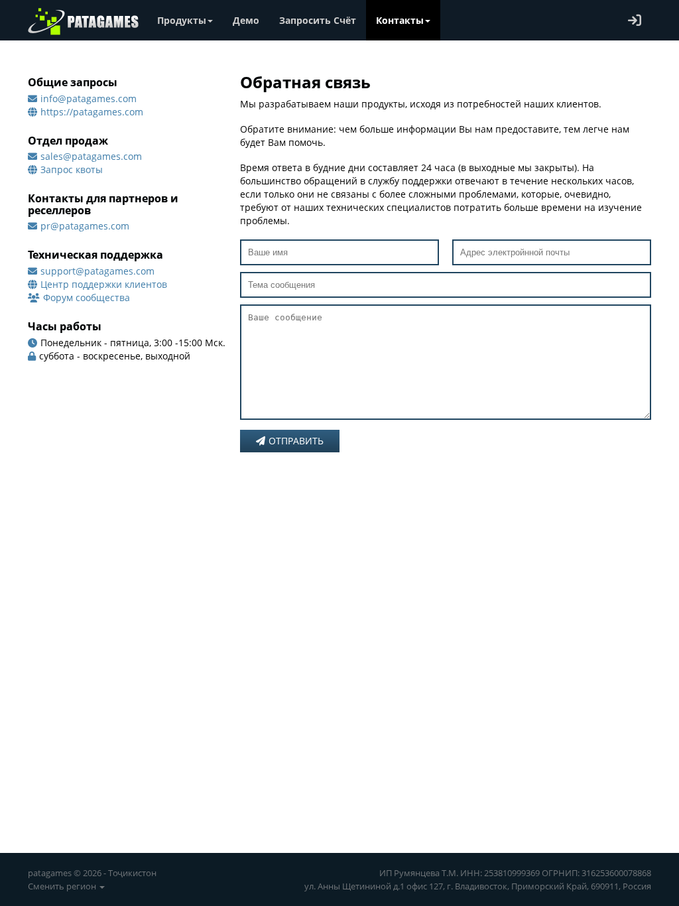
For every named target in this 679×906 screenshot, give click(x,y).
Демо (246, 20)
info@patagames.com (88, 98)
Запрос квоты (71, 169)
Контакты (400, 20)
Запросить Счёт (317, 20)
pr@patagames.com (84, 226)
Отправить (296, 440)
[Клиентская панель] (634, 20)
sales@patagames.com (91, 156)
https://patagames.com (91, 111)
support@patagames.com (97, 271)
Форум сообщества (86, 297)
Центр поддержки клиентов (103, 284)
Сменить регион (63, 886)
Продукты (181, 20)
